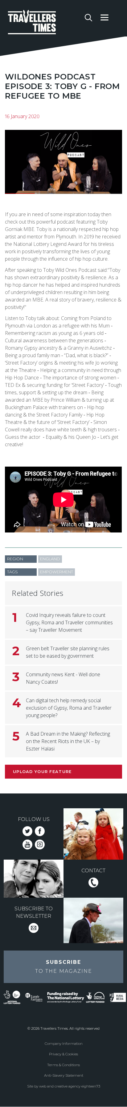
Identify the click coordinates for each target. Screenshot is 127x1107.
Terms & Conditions (63, 1065)
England (50, 559)
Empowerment (56, 572)
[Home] (44, 23)
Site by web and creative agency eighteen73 (63, 1086)
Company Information (64, 1043)
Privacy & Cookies (63, 1054)
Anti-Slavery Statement (63, 1075)
